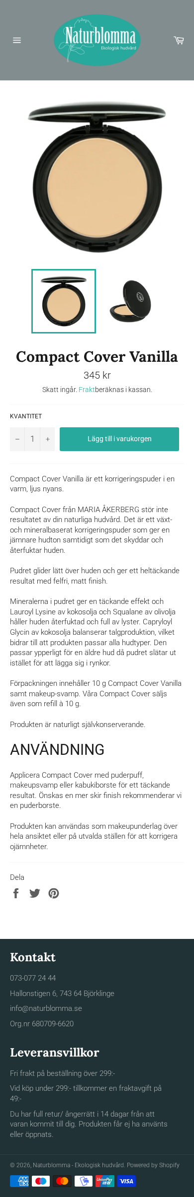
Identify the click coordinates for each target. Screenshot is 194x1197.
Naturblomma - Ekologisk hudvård (78, 1165)
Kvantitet (26, 416)
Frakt (87, 390)
